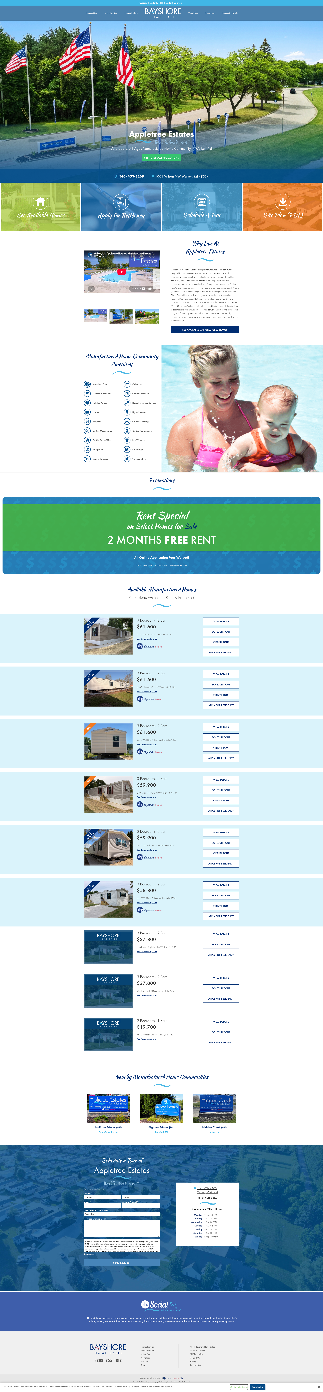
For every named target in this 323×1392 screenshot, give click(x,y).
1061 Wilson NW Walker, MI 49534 (182, 176)
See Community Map (147, 638)
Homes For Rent (131, 12)
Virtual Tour (193, 12)
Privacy (193, 1361)
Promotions (209, 12)
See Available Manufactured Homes (205, 329)
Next (156, 279)
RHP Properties (196, 1354)
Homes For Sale (110, 12)
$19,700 (146, 1027)
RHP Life (144, 1361)
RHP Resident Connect (171, 2)
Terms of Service (127, 1271)
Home (163, 13)
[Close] (319, 1387)
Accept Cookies (257, 1387)
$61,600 (146, 626)
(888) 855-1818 (108, 1360)
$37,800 (146, 939)
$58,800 (146, 890)
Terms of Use (195, 1364)
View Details (221, 621)
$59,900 (146, 785)
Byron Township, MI (108, 1132)
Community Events (229, 12)
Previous (87, 279)
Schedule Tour (221, 631)
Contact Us (195, 1357)
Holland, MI (214, 1132)
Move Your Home (197, 1350)
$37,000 (146, 983)
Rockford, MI (161, 1132)
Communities (91, 12)
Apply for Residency (221, 652)
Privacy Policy (116, 1271)
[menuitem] (163, 13)
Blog (143, 1364)
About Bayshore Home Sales (202, 1346)
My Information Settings (239, 1387)
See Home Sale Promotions (161, 157)
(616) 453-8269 (131, 176)
